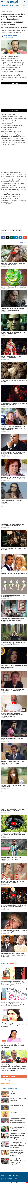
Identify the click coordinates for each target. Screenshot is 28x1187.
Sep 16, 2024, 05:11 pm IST (7, 37)
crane (9, 232)
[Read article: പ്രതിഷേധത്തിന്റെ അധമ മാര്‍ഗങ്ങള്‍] (5, 1094)
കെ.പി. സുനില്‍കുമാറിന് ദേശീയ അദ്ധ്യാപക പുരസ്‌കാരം (17, 1128)
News (6, 11)
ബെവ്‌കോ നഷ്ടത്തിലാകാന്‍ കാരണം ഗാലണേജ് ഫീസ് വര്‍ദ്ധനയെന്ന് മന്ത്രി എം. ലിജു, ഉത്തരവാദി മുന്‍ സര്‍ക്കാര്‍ (13, 1004)
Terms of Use (17, 1174)
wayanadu (18, 230)
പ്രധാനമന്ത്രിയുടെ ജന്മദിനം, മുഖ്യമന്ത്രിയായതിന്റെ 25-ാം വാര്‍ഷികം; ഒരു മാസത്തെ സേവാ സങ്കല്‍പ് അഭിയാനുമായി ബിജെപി (18, 1122)
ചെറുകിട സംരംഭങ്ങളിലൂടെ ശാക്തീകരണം (18, 1099)
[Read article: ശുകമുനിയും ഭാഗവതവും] (5, 1107)
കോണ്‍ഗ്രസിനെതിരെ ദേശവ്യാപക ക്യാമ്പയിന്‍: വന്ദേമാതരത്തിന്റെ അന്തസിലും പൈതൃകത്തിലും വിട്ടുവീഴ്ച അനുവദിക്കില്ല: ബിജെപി (17, 1155)
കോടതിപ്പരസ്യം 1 (6, 1080)
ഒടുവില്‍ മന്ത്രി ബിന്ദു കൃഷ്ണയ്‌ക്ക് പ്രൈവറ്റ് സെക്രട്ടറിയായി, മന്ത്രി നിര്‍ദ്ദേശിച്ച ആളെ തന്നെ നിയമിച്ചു (12, 1046)
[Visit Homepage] (12, 1)
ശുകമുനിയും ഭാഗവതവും (17, 1105)
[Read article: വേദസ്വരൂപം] (5, 1114)
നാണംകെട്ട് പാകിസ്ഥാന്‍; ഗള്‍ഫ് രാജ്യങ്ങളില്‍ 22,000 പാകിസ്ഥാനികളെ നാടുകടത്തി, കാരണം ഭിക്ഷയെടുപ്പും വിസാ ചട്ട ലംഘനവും (17, 1163)
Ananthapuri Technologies (13, 1180)
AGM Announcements (14, 1175)
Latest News (4, 6)
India (24, 6)
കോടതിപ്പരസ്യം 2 (6, 1083)
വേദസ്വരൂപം (13, 1112)
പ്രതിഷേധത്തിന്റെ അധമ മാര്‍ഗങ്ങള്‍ (17, 1093)
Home (2, 11)
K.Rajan (12, 230)
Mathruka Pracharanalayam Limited (9, 1178)
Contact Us (9, 1174)
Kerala (18, 6)
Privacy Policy (4, 1175)
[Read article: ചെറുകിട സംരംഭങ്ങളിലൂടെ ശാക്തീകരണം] (5, 1100)
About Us (3, 1174)
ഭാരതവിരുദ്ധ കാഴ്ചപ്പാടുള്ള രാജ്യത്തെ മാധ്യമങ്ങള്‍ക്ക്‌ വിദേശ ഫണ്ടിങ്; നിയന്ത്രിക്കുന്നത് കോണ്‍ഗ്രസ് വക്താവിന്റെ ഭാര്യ (18, 1137)
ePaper (12, 6)
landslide (4, 232)
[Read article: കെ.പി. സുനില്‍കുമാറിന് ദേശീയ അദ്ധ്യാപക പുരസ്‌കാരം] (5, 1129)
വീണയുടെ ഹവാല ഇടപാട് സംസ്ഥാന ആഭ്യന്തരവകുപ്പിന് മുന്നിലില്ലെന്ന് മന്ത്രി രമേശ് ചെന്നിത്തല (14, 1025)
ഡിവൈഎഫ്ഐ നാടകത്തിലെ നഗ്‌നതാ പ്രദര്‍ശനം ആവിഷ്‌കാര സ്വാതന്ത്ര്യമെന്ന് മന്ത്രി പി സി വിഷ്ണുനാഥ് (12, 983)
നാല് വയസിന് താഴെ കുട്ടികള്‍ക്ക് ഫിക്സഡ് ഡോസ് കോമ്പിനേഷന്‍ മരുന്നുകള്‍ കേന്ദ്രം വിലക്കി (18, 1144)
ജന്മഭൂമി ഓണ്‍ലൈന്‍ (10, 35)
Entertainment (6, 978)
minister (7, 230)
